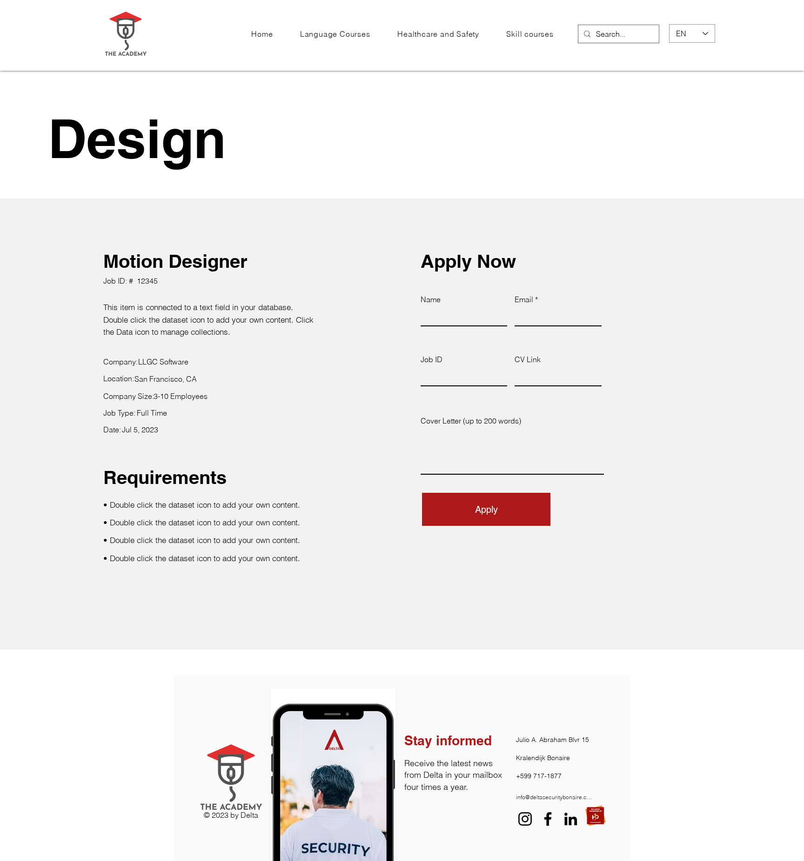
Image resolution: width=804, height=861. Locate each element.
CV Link (528, 359)
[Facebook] (548, 819)
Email (524, 299)
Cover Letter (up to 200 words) (471, 420)
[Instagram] (525, 819)
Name (431, 299)
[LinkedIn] (571, 819)
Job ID (431, 359)
